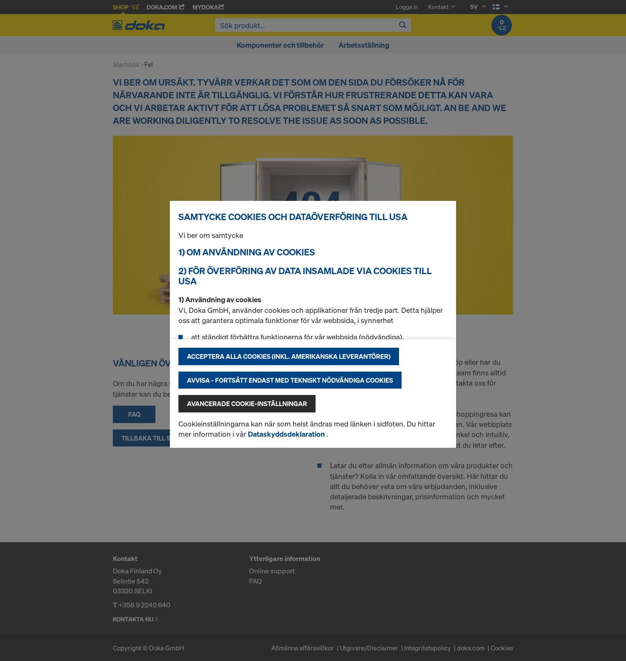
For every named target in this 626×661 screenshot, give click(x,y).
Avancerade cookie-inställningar (247, 403)
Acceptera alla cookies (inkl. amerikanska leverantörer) (289, 356)
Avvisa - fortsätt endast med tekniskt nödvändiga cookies (290, 380)
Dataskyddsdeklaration (287, 434)
